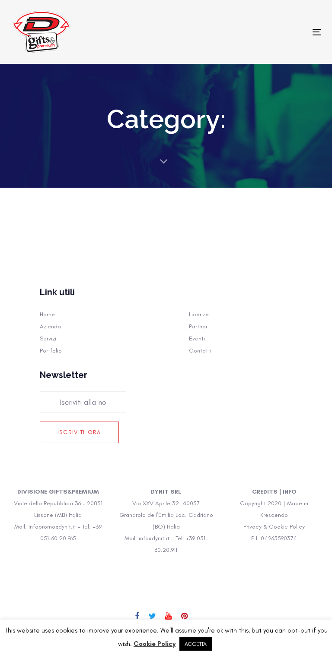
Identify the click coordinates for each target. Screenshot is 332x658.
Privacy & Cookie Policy (274, 526)
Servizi (48, 338)
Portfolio (51, 350)
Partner (198, 326)
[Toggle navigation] (269, 32)
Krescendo (274, 515)
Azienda (50, 326)
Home (47, 314)
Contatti (200, 350)
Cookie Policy (155, 644)
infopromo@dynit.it (52, 526)
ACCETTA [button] (196, 644)
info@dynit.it (154, 538)
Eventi (197, 338)
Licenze (199, 314)
